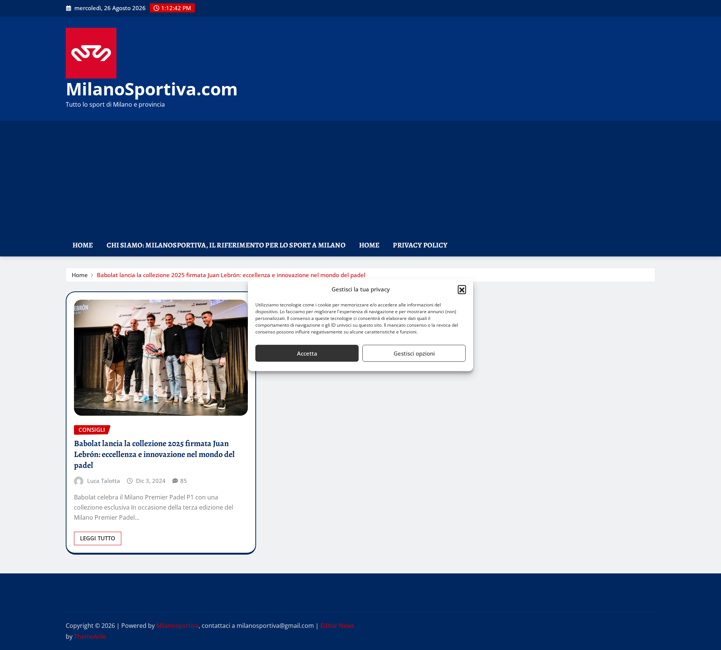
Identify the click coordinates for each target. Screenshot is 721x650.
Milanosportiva (177, 625)
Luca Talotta (103, 480)
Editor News (337, 625)
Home (82, 245)
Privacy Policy (420, 245)
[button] (462, 289)
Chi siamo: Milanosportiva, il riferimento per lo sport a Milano (226, 245)
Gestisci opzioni (414, 353)
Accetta (307, 353)
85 (183, 480)
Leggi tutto (97, 538)
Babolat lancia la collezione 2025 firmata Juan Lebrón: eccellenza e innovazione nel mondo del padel (231, 275)
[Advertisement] (360, 178)
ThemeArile (90, 636)
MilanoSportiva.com (152, 88)
